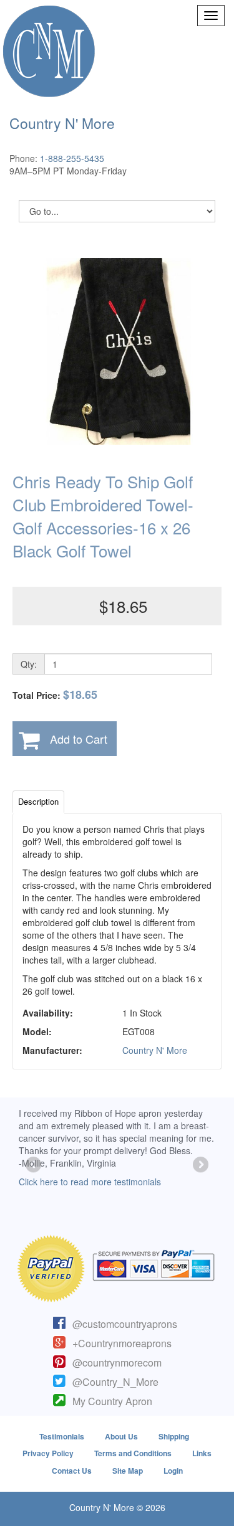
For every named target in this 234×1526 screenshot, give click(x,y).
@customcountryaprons (124, 1324)
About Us (121, 1436)
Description (38, 801)
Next (199, 1165)
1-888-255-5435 (72, 158)
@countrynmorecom (117, 1362)
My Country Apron (112, 1401)
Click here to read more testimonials (90, 1181)
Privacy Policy (48, 1453)
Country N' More (154, 1050)
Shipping (173, 1436)
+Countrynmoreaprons (122, 1343)
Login (173, 1470)
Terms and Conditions (133, 1453)
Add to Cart (78, 739)
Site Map (127, 1470)
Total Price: (54, 695)
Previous (34, 1165)
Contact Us (72, 1470)
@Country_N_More (115, 1382)
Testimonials (61, 1436)
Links (202, 1453)
